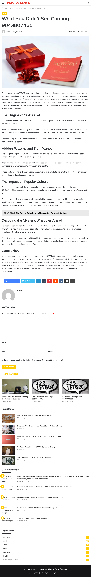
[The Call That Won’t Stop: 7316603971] (45, 386)
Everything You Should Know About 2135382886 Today (39, 436)
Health (5, 556)
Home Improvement (10, 560)
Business (6, 552)
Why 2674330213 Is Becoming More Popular (35, 415)
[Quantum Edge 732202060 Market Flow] (8, 521)
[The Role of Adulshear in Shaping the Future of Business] (15, 386)
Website (50, 351)
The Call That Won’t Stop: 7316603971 (42, 398)
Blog (5, 548)
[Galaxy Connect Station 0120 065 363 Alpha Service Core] (8, 500)
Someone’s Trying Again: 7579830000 (72, 398)
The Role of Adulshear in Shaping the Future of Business (15, 398)
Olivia (8, 32)
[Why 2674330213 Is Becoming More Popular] (8, 418)
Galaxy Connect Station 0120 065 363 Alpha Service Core (40, 497)
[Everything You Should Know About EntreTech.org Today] (8, 429)
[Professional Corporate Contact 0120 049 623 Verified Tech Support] (8, 490)
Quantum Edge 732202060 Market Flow (33, 518)
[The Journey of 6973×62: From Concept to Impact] (8, 511)
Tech (5, 545)
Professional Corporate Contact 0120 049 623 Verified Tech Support (44, 487)
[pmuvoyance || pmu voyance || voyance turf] (18, 3)
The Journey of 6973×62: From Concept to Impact (37, 508)
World (11, 8)
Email (4, 351)
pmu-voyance (8, 537)
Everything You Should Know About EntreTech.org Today (39, 426)
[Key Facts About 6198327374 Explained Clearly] (8, 450)
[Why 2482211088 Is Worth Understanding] (8, 460)
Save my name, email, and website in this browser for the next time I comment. (33, 360)
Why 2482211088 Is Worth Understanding (34, 457)
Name (4, 342)
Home (5, 8)
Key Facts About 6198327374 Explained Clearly (36, 447)
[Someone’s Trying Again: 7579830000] (75, 386)
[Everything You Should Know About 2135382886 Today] (8, 439)
